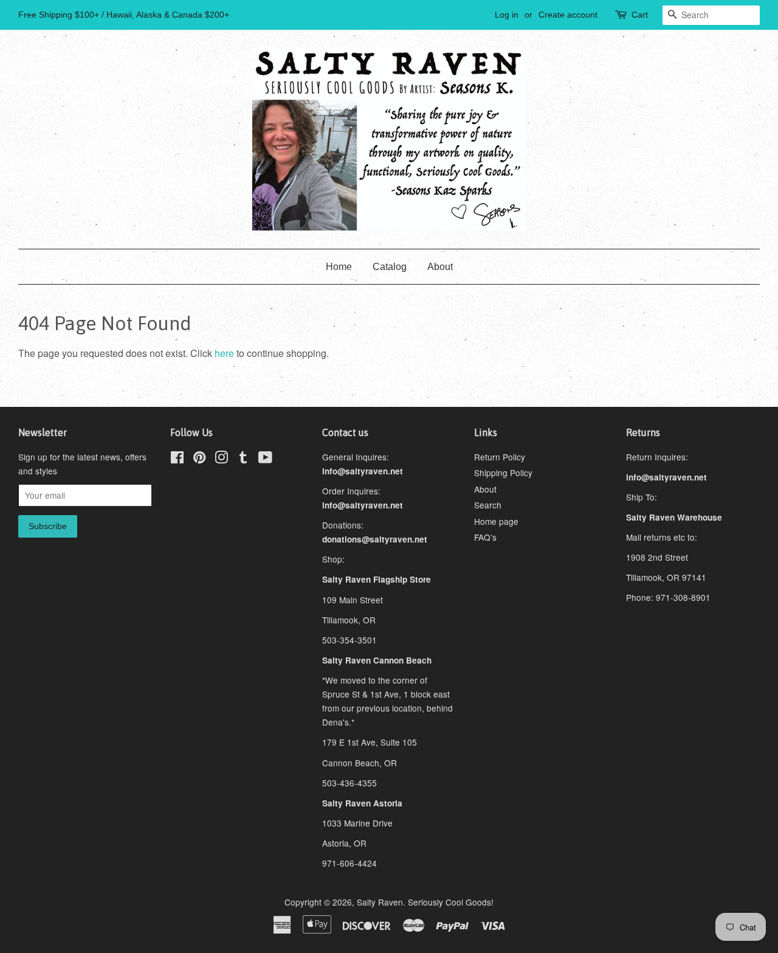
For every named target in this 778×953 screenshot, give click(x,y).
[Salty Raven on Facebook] (177, 459)
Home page (496, 521)
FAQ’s (485, 537)
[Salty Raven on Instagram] (221, 459)
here (224, 353)
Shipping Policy (503, 472)
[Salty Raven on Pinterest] (199, 459)
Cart (640, 14)
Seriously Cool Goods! (451, 902)
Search (487, 505)
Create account (568, 14)
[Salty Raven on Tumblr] (243, 459)
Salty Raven (380, 902)
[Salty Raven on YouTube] (265, 459)
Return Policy (499, 457)
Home (339, 267)
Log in (506, 14)
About (440, 267)
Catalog (390, 267)
